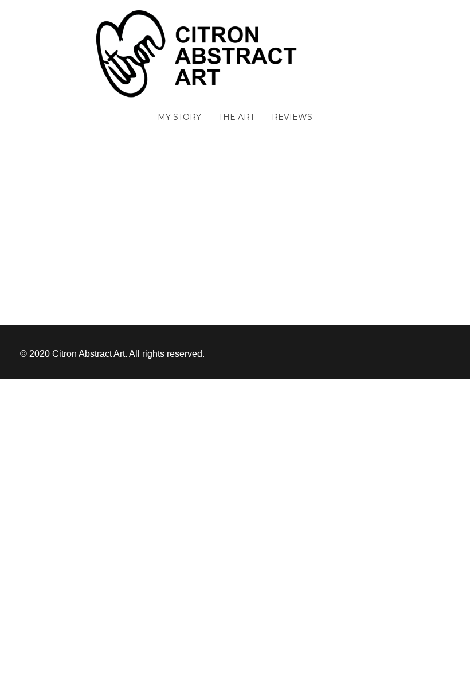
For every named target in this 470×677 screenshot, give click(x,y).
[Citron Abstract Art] (235, 53)
